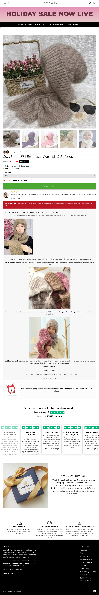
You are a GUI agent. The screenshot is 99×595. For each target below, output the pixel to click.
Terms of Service (86, 562)
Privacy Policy (85, 575)
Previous (5, 82)
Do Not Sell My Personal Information (88, 579)
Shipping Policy (86, 559)
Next (93, 82)
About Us (83, 550)
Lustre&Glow (17, 591)
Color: (7, 172)
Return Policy (85, 556)
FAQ (81, 553)
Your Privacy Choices (88, 572)
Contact (83, 565)
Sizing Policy (84, 569)
